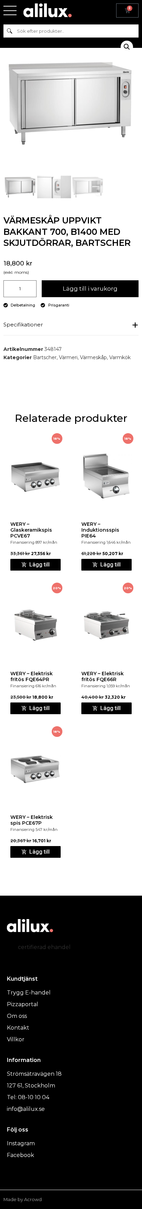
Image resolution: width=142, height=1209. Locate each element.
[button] (127, 47)
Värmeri (68, 357)
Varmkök (120, 357)
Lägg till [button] (39, 564)
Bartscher (45, 357)
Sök (9, 30)
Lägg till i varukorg (90, 288)
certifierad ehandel (44, 947)
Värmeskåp (93, 357)
